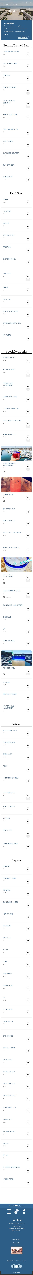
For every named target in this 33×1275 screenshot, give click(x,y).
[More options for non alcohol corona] (28, 104)
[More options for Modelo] (28, 277)
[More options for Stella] (28, 226)
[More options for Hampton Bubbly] (28, 781)
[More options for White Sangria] (28, 733)
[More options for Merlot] (28, 821)
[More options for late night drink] (28, 55)
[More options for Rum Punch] (28, 498)
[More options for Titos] (28, 1158)
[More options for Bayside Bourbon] (28, 551)
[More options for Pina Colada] (28, 644)
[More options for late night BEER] (28, 132)
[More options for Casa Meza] (28, 1024)
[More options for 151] (28, 1001)
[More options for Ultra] (28, 203)
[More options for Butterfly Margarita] (28, 578)
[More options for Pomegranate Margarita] (28, 466)
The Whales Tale (16, 1250)
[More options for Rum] (28, 965)
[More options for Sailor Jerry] (28, 1135)
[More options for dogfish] (28, 214)
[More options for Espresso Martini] (28, 412)
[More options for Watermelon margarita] (28, 709)
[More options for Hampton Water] (28, 847)
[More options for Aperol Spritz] (28, 361)
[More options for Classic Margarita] (28, 594)
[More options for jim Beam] (28, 941)
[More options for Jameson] (28, 929)
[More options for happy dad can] (28, 118)
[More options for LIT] (28, 632)
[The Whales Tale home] (9, 4)
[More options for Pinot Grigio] (28, 809)
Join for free (22, 37)
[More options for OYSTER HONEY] (28, 262)
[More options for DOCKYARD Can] (28, 66)
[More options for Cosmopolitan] (28, 400)
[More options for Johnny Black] (28, 1111)
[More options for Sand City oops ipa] (28, 326)
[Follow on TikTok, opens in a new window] (16, 1212)
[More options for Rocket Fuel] (28, 671)
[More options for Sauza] (28, 1146)
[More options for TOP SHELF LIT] (28, 524)
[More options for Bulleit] (28, 869)
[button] (16, 55)
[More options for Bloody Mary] (28, 373)
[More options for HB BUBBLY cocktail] (28, 424)
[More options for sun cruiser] (28, 168)
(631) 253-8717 (16, 1230)
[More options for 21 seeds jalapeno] (28, 1170)
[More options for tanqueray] (28, 989)
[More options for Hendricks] (28, 917)
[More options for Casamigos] (28, 1039)
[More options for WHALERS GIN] (28, 1075)
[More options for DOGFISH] (28, 302)
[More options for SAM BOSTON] (28, 238)
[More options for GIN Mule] (28, 620)
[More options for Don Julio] (28, 1063)
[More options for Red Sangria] (28, 796)
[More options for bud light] (28, 180)
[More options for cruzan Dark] (28, 1051)
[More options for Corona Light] (28, 90)
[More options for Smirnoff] (28, 977)
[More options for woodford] (28, 1182)
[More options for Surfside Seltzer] (28, 156)
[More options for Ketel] (28, 953)
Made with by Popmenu (12, 1206)
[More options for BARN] (28, 291)
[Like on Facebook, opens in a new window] (24, 1212)
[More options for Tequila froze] (28, 697)
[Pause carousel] (31, 19)
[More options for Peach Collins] (28, 438)
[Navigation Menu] (30, 2)
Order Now (16, 1272)
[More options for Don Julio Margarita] (28, 608)
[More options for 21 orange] (28, 1013)
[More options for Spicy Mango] (28, 512)
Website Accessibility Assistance (16, 1261)
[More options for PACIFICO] (28, 250)
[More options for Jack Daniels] (28, 1087)
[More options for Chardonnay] (28, 745)
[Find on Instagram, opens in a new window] (9, 1212)
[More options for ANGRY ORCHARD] (28, 314)
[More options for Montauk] (28, 1123)
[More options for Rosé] (28, 769)
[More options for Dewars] (28, 893)
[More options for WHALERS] (28, 338)
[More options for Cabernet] (28, 757)
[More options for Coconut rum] (28, 881)
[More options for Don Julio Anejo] (28, 905)
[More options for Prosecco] (28, 833)
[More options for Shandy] (28, 685)
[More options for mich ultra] (28, 144)
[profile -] (26, 2)
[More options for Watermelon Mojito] (28, 536)
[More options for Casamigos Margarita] (28, 386)
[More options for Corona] (28, 78)
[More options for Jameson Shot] (28, 1099)
